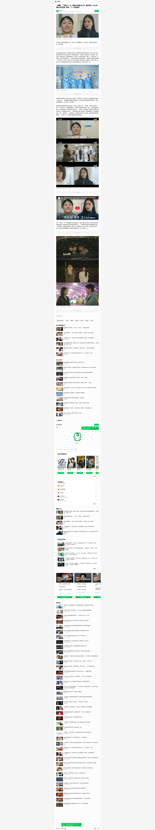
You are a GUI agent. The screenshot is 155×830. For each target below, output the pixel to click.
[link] (62, 828)
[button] (58, 828)
